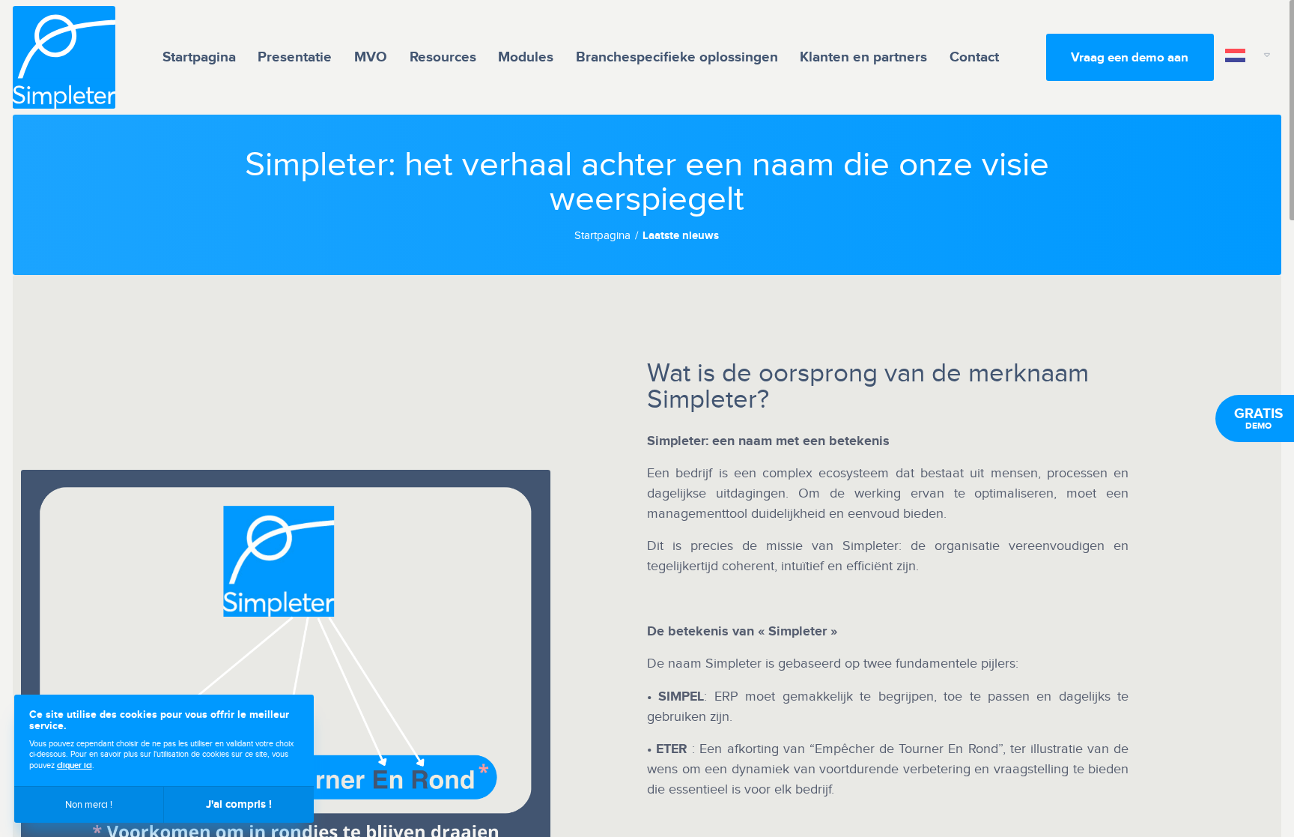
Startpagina (199, 57)
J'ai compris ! (239, 804)
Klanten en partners (863, 57)
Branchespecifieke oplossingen (677, 57)
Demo (1258, 419)
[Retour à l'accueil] (64, 57)
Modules (525, 57)
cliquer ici (74, 765)
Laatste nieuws (681, 236)
